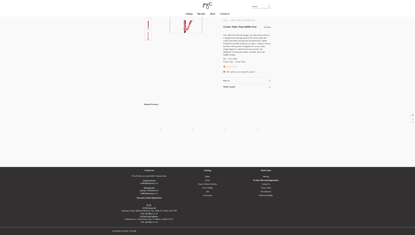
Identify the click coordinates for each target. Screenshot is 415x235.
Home (225, 20)
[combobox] (259, 6)
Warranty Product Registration (149, 197)
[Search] (261, 6)
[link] (158, 151)
